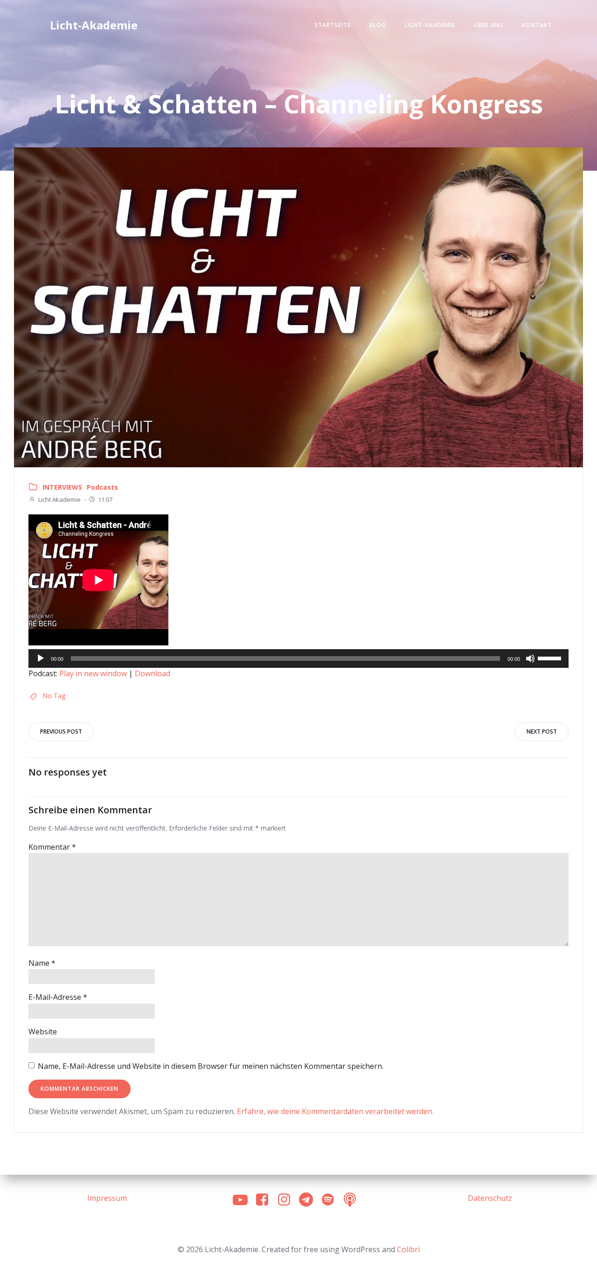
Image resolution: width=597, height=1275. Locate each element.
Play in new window (93, 673)
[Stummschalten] (530, 658)
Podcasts (102, 487)
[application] (298, 658)
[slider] (551, 657)
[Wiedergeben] (40, 658)
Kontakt (537, 25)
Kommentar (52, 847)
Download (152, 673)
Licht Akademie (59, 499)
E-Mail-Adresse (57, 997)
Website (42, 1031)
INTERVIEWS (62, 487)
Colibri (408, 1249)
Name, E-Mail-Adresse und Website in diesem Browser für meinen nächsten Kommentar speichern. (210, 1066)
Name (42, 963)
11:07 (105, 499)
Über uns (488, 25)
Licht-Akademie (430, 25)
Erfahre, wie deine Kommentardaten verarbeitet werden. (335, 1111)
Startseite (332, 25)
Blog (377, 25)
